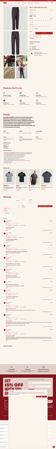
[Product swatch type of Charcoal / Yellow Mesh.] (8, 185)
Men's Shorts (32, 43)
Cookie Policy (51, 415)
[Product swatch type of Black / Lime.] (42, 185)
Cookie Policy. (17, 394)
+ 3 (9, 185)
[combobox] (8, 215)
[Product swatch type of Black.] (16, 185)
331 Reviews (46, 189)
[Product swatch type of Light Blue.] (32, 185)
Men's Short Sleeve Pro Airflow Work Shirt (34, 187)
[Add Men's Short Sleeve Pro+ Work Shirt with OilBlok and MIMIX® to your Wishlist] (26, 170)
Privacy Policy (11, 394)
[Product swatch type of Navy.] (19, 185)
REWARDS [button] (48, 0)
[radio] (30, 199)
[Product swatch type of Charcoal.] (18, 185)
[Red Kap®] (5, 3)
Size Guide (51, 18)
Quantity (31, 31)
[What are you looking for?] (49, 2)
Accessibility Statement (7, 409)
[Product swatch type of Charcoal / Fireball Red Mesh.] (7, 185)
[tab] (41, 206)
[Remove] (30, 33)
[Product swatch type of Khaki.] (31, 185)
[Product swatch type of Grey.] (30, 185)
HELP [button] (51, 0)
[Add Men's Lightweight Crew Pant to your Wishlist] (26, 8)
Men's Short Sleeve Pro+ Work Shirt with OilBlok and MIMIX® (21, 187)
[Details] (26, 28)
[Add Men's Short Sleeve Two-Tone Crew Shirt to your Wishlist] (51, 170)
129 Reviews (34, 12)
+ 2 (47, 185)
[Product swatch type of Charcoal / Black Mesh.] (6, 185)
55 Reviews (33, 190)
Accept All (44, 396)
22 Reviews (21, 190)
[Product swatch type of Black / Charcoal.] (41, 185)
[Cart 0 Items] (51, 3)
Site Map (5, 408)
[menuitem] (15, 3)
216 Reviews (8, 190)
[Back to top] (51, 413)
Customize (33, 396)
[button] (48, 3)
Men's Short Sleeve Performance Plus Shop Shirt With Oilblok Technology (9, 187)
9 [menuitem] (31, 343)
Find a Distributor (32, 38)
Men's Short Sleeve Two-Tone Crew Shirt (46, 187)
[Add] (34, 33)
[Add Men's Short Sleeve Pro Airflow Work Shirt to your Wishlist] (39, 170)
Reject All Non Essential (39, 396)
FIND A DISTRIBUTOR (6, 0)
